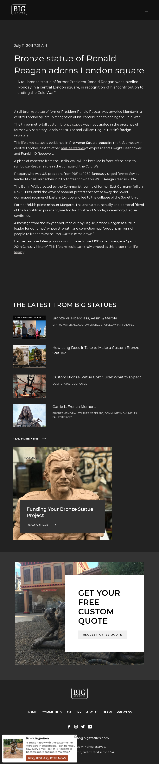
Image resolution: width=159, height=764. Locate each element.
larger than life (126, 247)
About (92, 712)
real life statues (73, 148)
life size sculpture (69, 247)
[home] (19, 9)
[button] (147, 10)
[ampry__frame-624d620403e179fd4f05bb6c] (40, 748)
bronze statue (34, 112)
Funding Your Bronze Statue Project (60, 512)
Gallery (74, 712)
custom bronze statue (65, 124)
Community (51, 712)
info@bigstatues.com (91, 738)
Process (124, 712)
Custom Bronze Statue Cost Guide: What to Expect (97, 377)
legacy (19, 252)
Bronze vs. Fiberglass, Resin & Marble (85, 318)
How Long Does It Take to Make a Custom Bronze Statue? (96, 350)
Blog (107, 712)
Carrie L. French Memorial (75, 407)
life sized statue (33, 143)
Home (32, 712)
